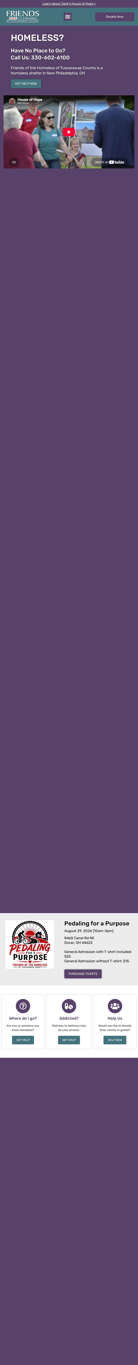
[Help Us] (115, 1006)
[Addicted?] (69, 1006)
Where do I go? (23, 1018)
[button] (68, 17)
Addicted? (69, 1018)
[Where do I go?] (23, 1006)
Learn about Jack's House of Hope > (69, 4)
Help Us (115, 1018)
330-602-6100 (50, 57)
